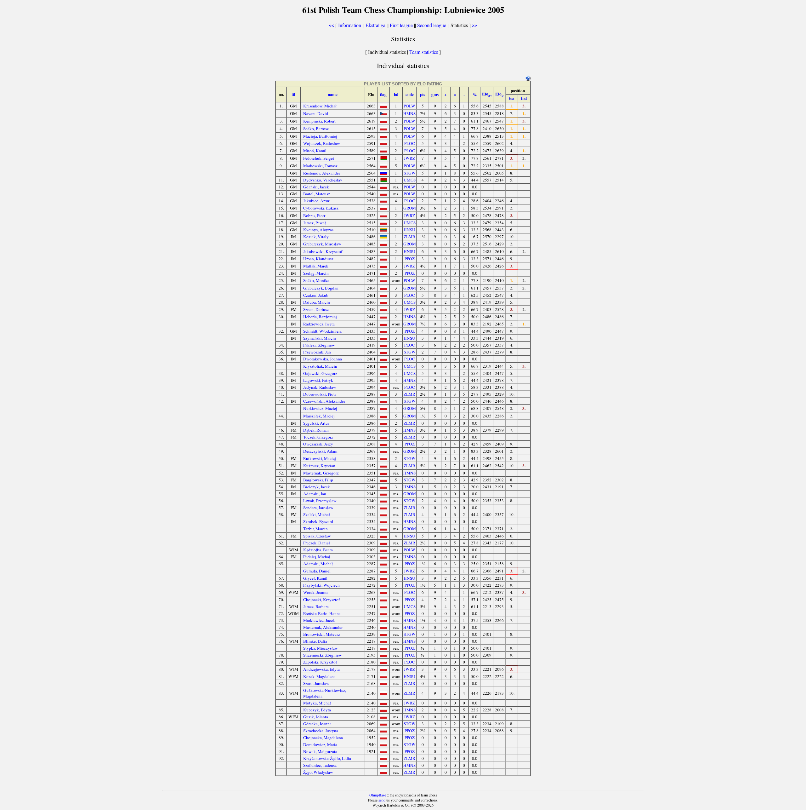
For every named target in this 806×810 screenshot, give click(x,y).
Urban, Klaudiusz (318, 258)
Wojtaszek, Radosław (321, 143)
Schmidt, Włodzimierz (322, 331)
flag (383, 94)
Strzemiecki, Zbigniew (322, 655)
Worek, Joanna (315, 592)
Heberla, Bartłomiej (320, 316)
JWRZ (409, 158)
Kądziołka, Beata (318, 550)
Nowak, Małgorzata (320, 751)
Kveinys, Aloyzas (318, 230)
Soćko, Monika (316, 280)
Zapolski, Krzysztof (320, 662)
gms (435, 94)
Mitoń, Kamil (314, 150)
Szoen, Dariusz (316, 309)
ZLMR (409, 236)
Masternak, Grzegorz (321, 473)
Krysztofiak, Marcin (320, 366)
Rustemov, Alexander (321, 173)
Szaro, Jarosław (316, 683)
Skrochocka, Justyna (320, 730)
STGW (410, 173)
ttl (293, 94)
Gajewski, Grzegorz (320, 373)
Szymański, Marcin (319, 338)
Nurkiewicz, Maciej (320, 408)
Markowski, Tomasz (320, 166)
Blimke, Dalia (315, 641)
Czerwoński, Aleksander (324, 401)
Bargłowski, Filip (318, 480)
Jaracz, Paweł (314, 223)
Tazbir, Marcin (315, 528)
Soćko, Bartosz (316, 128)
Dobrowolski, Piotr (319, 394)
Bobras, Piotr (314, 215)
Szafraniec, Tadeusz (320, 765)
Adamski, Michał (318, 563)
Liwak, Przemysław (320, 500)
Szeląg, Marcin (316, 273)
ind (524, 98)
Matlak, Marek (315, 266)
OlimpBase (377, 794)
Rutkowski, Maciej (319, 458)
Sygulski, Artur (316, 423)
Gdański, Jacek (316, 187)
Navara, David (315, 113)
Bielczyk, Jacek (316, 487)
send (381, 799)
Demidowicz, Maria (320, 744)
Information (349, 25)
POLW (409, 106)
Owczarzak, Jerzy (318, 444)
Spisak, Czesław (317, 536)
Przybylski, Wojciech (321, 585)
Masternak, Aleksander (323, 627)
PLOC (409, 143)
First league (401, 25)
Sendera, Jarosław (318, 507)
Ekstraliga (375, 25)
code (410, 94)
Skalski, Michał (316, 514)
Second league (431, 25)
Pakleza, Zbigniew (319, 345)
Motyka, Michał (317, 703)
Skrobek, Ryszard (318, 521)
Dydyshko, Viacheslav (322, 180)
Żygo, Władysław (318, 772)
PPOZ (410, 258)
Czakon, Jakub (315, 295)
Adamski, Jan (314, 494)
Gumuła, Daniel (317, 571)
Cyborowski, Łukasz (320, 208)
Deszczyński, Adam (320, 451)
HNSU (409, 230)
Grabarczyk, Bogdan (320, 288)
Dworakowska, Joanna (322, 359)
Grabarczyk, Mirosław (322, 244)
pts (422, 94)
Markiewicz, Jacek (319, 620)
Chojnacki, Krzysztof (321, 599)
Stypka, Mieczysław (320, 648)
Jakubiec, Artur (316, 201)
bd (396, 94)
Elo (487, 94)
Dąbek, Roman (316, 430)
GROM (409, 208)
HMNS (409, 113)
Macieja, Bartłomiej (320, 136)
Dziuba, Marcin (316, 302)
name (333, 94)
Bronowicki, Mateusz (321, 634)
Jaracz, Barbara (316, 606)
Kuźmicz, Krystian (319, 465)
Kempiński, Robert (319, 121)
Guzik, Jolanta (315, 717)
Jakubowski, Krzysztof (322, 251)
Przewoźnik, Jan (317, 352)
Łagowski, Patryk (318, 380)
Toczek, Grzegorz (318, 437)
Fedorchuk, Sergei (318, 158)
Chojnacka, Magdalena (323, 737)
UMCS (410, 180)
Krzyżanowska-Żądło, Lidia (327, 758)
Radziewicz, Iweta (319, 324)
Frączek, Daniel (316, 543)
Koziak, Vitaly (316, 236)
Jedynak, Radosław (319, 387)
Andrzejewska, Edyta (321, 669)
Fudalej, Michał (316, 557)
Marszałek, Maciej (319, 416)
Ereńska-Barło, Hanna (322, 613)
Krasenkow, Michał (320, 106)
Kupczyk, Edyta (317, 710)
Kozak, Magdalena (319, 676)
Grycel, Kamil (315, 578)
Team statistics (423, 52)
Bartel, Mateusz (316, 194)
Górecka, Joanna (317, 724)
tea (511, 98)
